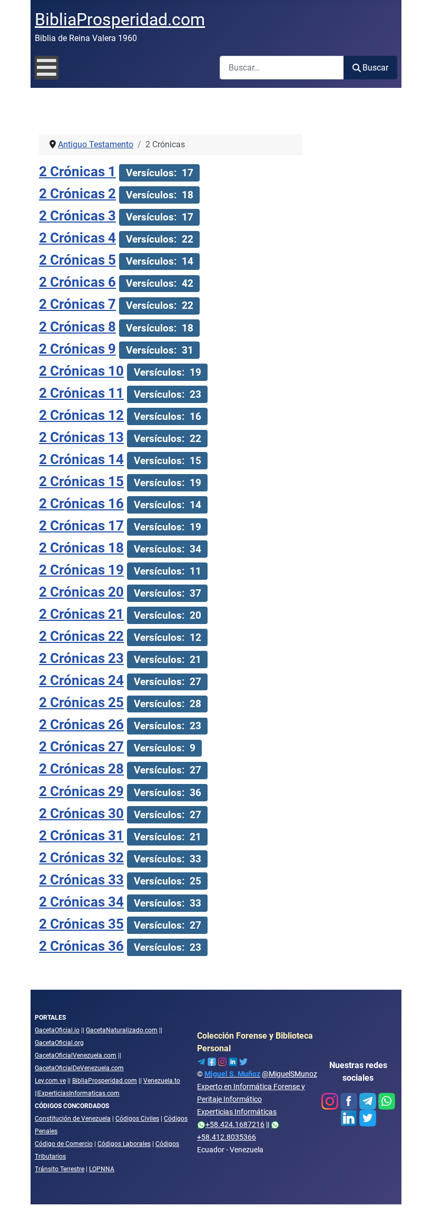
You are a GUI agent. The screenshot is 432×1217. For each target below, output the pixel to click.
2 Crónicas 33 (81, 880)
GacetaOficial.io (57, 1030)
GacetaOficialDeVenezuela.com (79, 1068)
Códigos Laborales (124, 1144)
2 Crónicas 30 (81, 813)
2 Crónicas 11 (81, 393)
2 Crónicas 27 (81, 747)
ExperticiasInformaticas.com (79, 1093)
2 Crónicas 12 (81, 415)
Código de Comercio (64, 1144)
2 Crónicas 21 (81, 614)
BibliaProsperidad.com (104, 1080)
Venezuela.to (161, 1080)
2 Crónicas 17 (81, 526)
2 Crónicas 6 (77, 282)
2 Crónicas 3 (77, 216)
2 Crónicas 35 (81, 924)
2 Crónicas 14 (81, 459)
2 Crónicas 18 (81, 548)
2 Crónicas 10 (81, 371)
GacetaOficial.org (59, 1043)
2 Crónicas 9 (77, 349)
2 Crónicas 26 (81, 724)
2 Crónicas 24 (81, 680)
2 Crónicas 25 (81, 702)
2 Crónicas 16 (81, 503)
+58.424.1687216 (234, 1124)
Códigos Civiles (137, 1118)
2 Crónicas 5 (77, 260)
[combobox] (282, 67)
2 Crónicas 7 (77, 304)
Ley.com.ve (50, 1080)
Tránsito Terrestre (59, 1169)
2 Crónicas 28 (81, 769)
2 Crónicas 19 (81, 570)
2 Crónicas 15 (81, 481)
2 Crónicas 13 (81, 437)
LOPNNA (101, 1169)
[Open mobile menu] (46, 67)
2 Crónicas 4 (77, 238)
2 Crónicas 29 (81, 791)
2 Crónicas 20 (81, 592)
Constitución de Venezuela (73, 1118)
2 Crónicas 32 (81, 858)
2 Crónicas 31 (81, 835)
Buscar (375, 68)
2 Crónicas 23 (81, 658)
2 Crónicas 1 (77, 171)
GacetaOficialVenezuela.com (75, 1055)
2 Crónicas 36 (81, 946)
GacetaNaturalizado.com (122, 1030)
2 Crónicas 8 (77, 327)
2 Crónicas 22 (81, 636)
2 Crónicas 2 (77, 194)
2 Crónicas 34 (81, 902)
